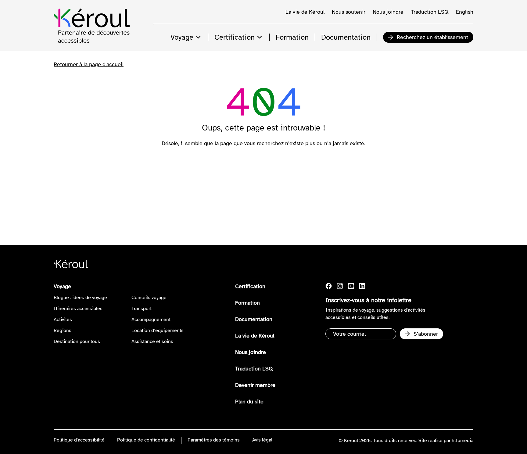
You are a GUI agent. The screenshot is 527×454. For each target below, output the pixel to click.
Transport (141, 309)
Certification (250, 286)
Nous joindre (388, 12)
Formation (247, 302)
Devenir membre (255, 385)
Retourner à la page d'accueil (89, 64)
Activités (63, 319)
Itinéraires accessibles (78, 309)
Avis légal (262, 440)
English (464, 12)
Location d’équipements (157, 330)
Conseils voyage (149, 298)
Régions (62, 330)
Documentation (253, 319)
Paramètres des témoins (214, 440)
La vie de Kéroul (304, 12)
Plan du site (249, 401)
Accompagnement (150, 319)
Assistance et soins (152, 341)
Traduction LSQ (430, 12)
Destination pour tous (77, 341)
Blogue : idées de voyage (80, 298)
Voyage (62, 286)
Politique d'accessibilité (79, 440)
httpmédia (462, 441)
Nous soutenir (348, 12)
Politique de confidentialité (146, 440)
